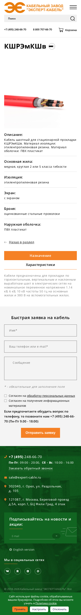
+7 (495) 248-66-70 (15, 29)
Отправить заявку (40, 432)
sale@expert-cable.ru (25, 477)
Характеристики (40, 264)
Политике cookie (45, 603)
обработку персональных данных (51, 396)
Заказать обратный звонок (31, 468)
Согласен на (42, 396)
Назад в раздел (21, 242)
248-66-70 (25, 456)
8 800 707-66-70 (42, 29)
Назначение (40, 255)
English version (23, 550)
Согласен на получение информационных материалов (39, 403)
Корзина (71, 30)
